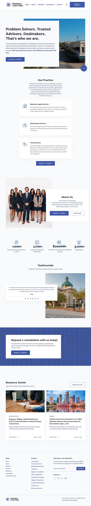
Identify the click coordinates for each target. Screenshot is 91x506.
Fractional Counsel (11, 476)
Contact (8, 468)
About (7, 464)
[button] (11, 293)
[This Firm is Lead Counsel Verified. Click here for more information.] (58, 486)
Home (7, 461)
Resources (8, 471)
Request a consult (15, 59)
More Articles (77, 385)
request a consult (77, 4)
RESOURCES (50, 4)
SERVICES (41, 4)
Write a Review (73, 500)
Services (8, 466)
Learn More (77, 213)
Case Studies (9, 473)
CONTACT (60, 4)
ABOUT (33, 4)
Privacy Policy (65, 500)
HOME (27, 4)
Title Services (35, 461)
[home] (14, 4)
